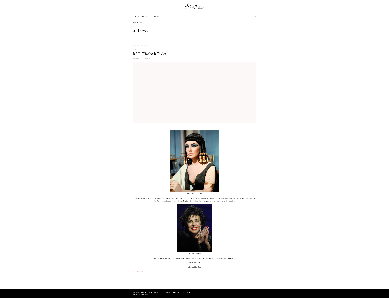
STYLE (135, 49)
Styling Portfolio (142, 16)
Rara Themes (187, 292)
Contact (156, 16)
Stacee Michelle (149, 292)
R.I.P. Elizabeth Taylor (150, 54)
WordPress (144, 295)
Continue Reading (139, 271)
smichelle (137, 59)
